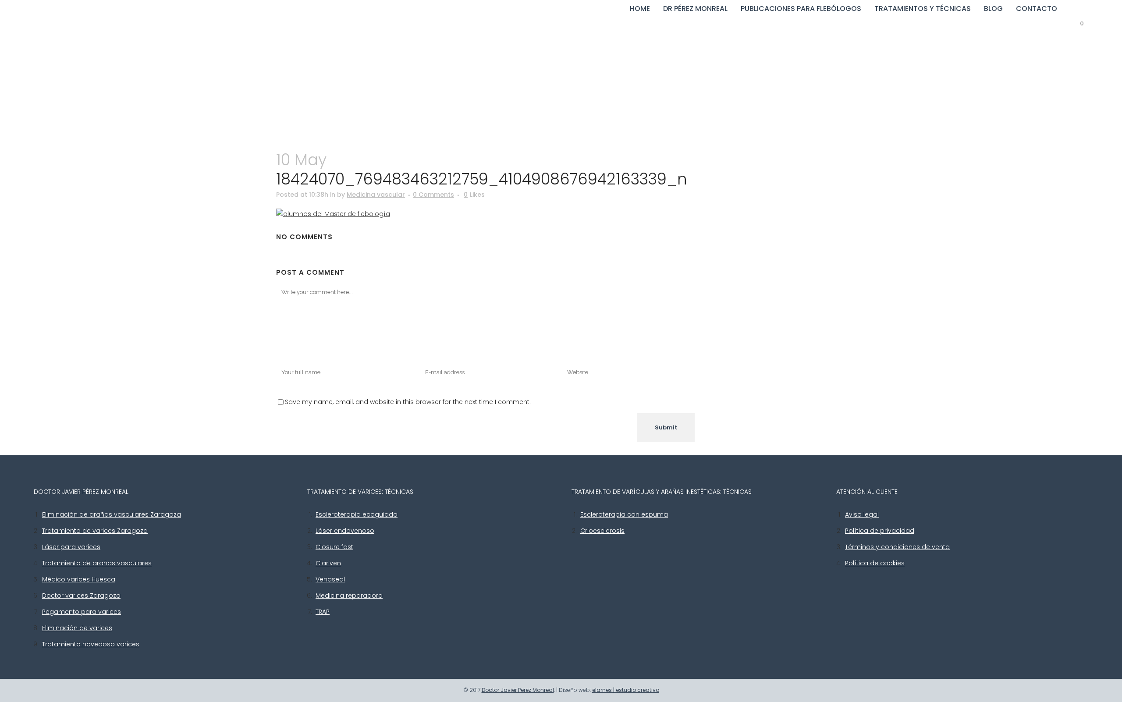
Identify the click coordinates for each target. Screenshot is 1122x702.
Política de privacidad (879, 530)
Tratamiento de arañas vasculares (97, 563)
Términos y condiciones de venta (897, 546)
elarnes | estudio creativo (625, 690)
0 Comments (433, 194)
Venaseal (330, 579)
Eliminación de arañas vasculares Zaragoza (111, 514)
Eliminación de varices (77, 628)
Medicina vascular (376, 194)
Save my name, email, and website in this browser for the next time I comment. (408, 401)
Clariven (328, 563)
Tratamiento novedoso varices (90, 644)
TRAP (323, 611)
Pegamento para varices (81, 611)
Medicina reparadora (349, 595)
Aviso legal (862, 514)
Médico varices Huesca (78, 579)
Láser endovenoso (345, 530)
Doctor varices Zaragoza (81, 595)
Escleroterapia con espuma (624, 514)
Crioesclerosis (602, 530)
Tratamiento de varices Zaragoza (95, 530)
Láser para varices (71, 546)
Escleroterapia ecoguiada (357, 514)
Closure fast (334, 546)
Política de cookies (875, 563)
